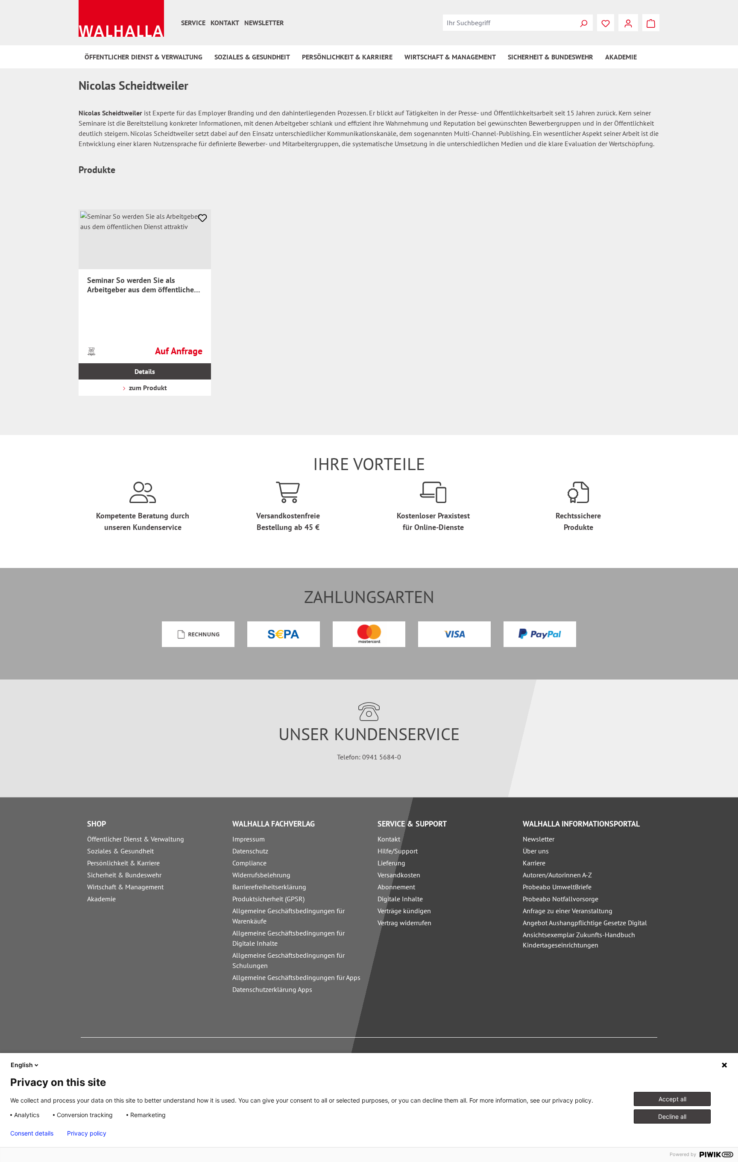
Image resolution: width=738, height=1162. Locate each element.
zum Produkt (147, 387)
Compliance (249, 863)
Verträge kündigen (404, 910)
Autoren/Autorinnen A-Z (557, 875)
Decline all (672, 1116)
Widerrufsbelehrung (261, 875)
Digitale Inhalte (400, 898)
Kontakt (225, 22)
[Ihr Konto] (628, 22)
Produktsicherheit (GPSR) (268, 898)
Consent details (31, 1133)
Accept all (672, 1099)
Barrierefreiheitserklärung (269, 887)
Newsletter (264, 22)
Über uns (536, 851)
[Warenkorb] (650, 22)
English (22, 1064)
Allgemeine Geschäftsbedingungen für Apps (296, 977)
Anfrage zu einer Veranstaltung (567, 910)
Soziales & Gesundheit (120, 851)
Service (193, 22)
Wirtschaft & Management (125, 887)
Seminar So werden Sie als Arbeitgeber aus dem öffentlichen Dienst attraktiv (142, 285)
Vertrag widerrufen (404, 922)
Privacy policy (86, 1133)
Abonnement (396, 887)
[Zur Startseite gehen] (121, 18)
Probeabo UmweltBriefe (557, 887)
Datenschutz (250, 851)
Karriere (534, 863)
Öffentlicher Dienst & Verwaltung (135, 839)
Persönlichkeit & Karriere (123, 863)
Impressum (248, 839)
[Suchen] (583, 23)
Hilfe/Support (398, 851)
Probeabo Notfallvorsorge (560, 898)
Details (145, 371)
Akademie (101, 898)
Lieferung (391, 863)
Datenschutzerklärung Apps (272, 989)
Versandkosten (399, 875)
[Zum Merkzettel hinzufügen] (202, 218)
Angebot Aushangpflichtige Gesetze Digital (585, 922)
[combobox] (508, 23)
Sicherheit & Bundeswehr (124, 875)
